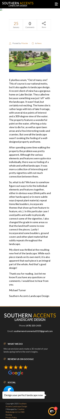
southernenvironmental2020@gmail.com (33, 331)
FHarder (24, 43)
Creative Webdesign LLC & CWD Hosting (15, 412)
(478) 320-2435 (33, 325)
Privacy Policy (11, 417)
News (39, 43)
